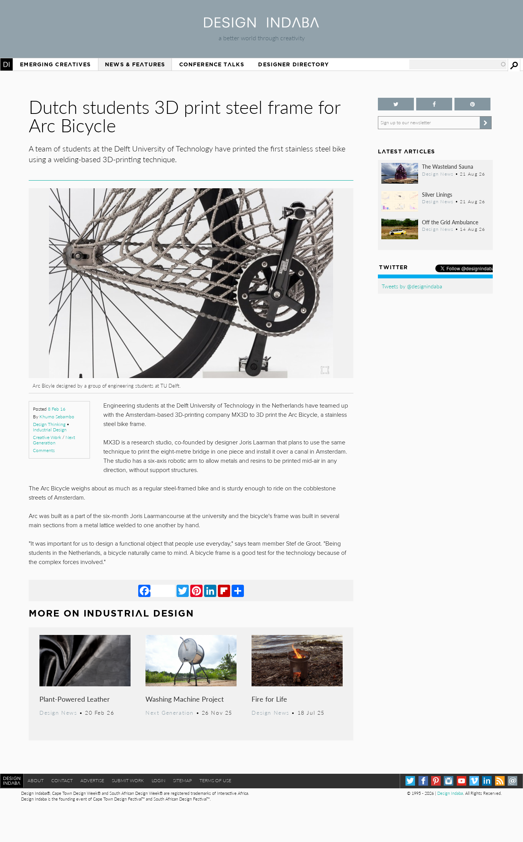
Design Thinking (49, 424)
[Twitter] (183, 590)
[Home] (261, 25)
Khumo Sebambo (56, 416)
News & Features (135, 64)
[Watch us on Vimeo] (474, 781)
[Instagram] (448, 781)
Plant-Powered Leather (74, 699)
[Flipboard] (224, 590)
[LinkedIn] (210, 590)
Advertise (92, 780)
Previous (77, 324)
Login (158, 780)
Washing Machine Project (184, 699)
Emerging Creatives (55, 64)
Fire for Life (269, 699)
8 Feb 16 (56, 409)
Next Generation (54, 440)
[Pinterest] (196, 590)
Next (304, 324)
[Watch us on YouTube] (461, 781)
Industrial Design (50, 429)
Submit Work (128, 780)
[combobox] (458, 64)
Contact (62, 780)
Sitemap (182, 780)
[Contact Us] (512, 781)
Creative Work (47, 437)
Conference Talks (211, 64)
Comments (44, 450)
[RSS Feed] (500, 781)
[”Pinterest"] (472, 104)
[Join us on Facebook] (434, 104)
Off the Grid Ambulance (450, 222)
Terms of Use (215, 780)
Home (6, 64)
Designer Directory (293, 64)
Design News (58, 712)
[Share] (238, 590)
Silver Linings (437, 194)
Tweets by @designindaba (412, 286)
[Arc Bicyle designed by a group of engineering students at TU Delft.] (191, 375)
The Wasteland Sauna (447, 166)
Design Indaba (450, 793)
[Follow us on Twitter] (396, 104)
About (36, 780)
